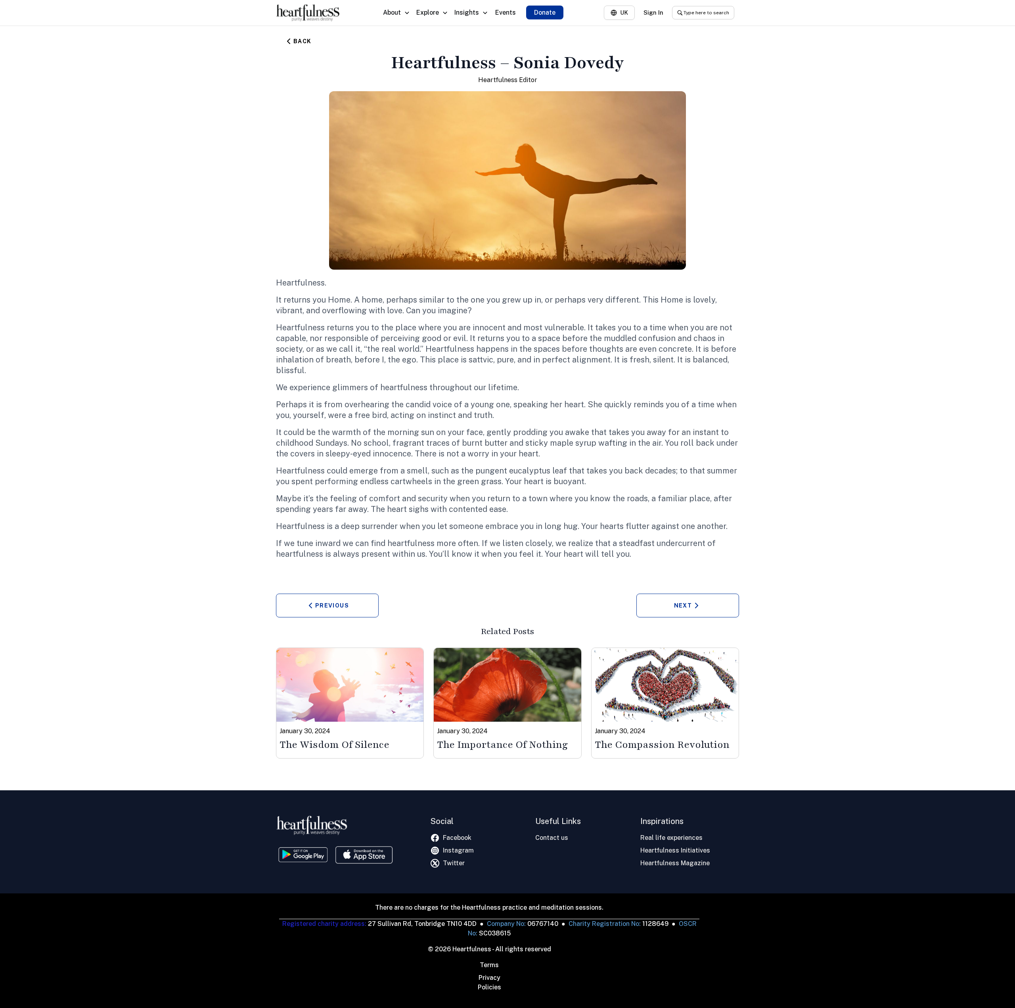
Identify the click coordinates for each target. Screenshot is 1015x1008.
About (392, 12)
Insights (466, 12)
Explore (427, 12)
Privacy (489, 977)
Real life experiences (671, 837)
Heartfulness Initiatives (675, 850)
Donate (544, 12)
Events (505, 12)
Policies (489, 987)
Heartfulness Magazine (675, 863)
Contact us (551, 837)
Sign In (653, 12)
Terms (489, 965)
